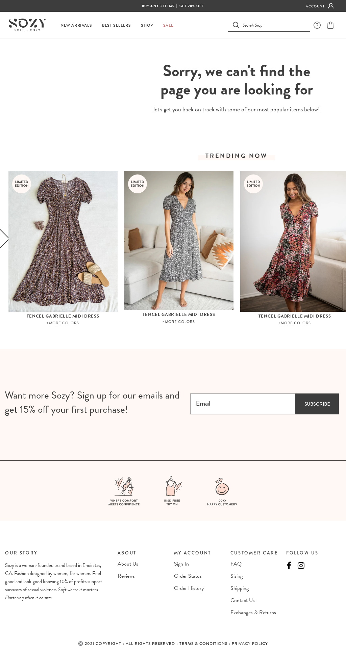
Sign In (181, 564)
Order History (189, 588)
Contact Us (242, 600)
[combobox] (273, 24)
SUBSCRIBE (317, 404)
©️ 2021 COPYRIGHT (100, 643)
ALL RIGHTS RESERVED (151, 643)
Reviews (126, 576)
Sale (168, 25)
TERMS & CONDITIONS (204, 643)
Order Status (188, 576)
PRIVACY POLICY (250, 643)
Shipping (239, 588)
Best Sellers (116, 25)
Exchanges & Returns (253, 612)
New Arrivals (76, 25)
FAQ (236, 564)
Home (220, 50)
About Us (128, 564)
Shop (147, 25)
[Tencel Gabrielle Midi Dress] (63, 241)
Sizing (236, 576)
